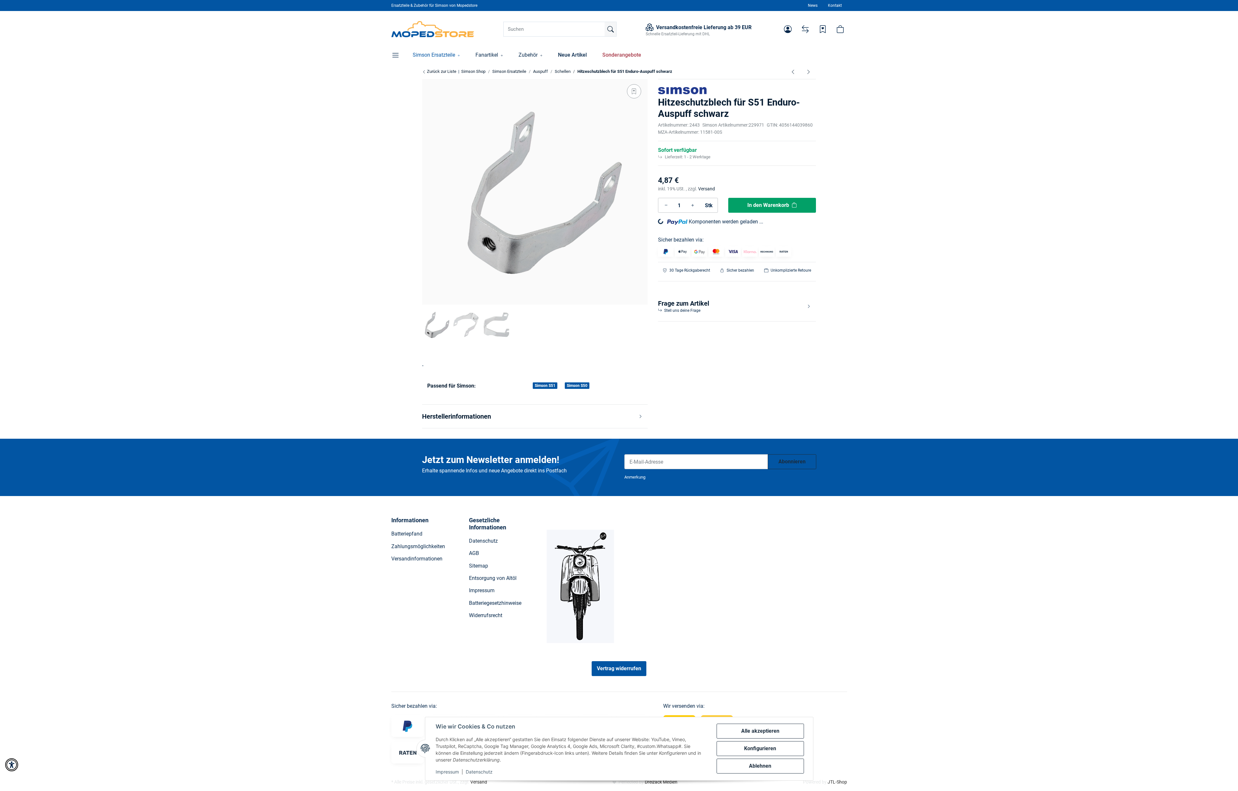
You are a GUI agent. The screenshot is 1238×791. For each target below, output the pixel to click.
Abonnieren (792, 461)
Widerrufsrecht (485, 615)
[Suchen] (610, 29)
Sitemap (478, 566)
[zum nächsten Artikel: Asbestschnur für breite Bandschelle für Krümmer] (808, 71)
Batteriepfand (406, 534)
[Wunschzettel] (823, 29)
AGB (474, 553)
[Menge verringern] (666, 205)
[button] (788, 29)
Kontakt (835, 5)
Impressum (447, 771)
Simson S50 (577, 385)
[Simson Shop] (432, 29)
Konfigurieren (760, 748)
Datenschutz (479, 771)
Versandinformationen (416, 559)
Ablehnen (760, 766)
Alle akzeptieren (760, 731)
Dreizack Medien (661, 782)
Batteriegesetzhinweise (495, 603)
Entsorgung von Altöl (493, 578)
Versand (706, 188)
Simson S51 (545, 385)
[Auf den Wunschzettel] (634, 91)
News (813, 5)
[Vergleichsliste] (805, 29)
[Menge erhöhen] (692, 205)
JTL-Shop (837, 782)
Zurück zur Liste (441, 71)
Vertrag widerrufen (619, 668)
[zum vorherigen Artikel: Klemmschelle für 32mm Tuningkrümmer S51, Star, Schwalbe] (793, 71)
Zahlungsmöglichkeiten (418, 546)
